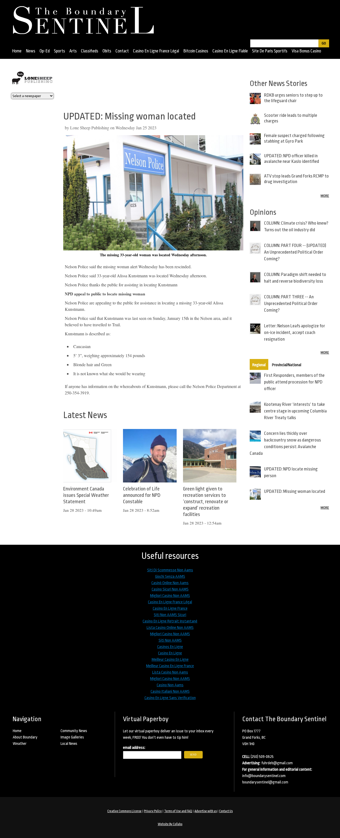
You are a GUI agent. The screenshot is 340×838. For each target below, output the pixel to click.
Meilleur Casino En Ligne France (170, 666)
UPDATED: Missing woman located (294, 491)
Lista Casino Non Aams (170, 672)
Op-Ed (45, 51)
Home (17, 51)
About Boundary (25, 737)
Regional (259, 365)
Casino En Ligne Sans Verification (170, 698)
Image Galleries (72, 737)
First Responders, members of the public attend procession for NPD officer (294, 382)
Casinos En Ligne (170, 647)
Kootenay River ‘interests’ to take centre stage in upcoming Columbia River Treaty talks (295, 411)
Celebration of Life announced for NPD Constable (141, 495)
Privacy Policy (153, 811)
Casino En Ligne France (170, 608)
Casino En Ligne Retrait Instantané (170, 621)
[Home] (85, 18)
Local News (69, 743)
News (30, 51)
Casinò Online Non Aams (170, 583)
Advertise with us (205, 811)
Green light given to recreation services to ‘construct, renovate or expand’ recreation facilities (205, 501)
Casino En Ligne (170, 653)
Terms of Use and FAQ (178, 811)
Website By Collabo (170, 824)
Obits (107, 51)
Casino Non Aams (170, 685)
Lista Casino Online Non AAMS (170, 627)
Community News (74, 731)
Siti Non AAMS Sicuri (170, 615)
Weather (20, 743)
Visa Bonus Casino (306, 51)
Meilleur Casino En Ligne (170, 659)
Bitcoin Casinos (195, 51)
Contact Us (226, 811)
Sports (59, 51)
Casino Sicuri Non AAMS (170, 589)
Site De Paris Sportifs (269, 51)
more (325, 196)
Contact (122, 51)
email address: (134, 747)
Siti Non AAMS (170, 640)
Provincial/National (286, 365)
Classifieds (89, 51)
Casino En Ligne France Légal (156, 51)
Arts (73, 51)
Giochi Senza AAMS (170, 576)
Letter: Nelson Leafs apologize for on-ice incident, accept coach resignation (294, 332)
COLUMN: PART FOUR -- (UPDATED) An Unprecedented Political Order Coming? (295, 252)
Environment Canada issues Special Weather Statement (86, 495)
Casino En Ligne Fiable (230, 51)
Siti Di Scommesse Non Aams (170, 570)
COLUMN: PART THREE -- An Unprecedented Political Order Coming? (291, 303)
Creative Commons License (124, 811)
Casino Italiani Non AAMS (170, 691)
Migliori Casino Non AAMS (170, 595)
